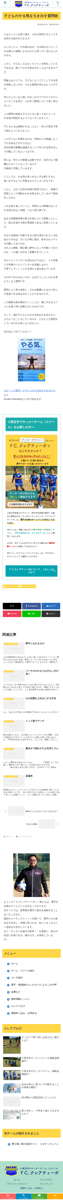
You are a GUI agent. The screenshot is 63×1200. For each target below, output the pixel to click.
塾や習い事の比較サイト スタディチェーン (35, 1144)
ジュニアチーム (29, 586)
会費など (16, 992)
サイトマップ (46, 1184)
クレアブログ (18, 1006)
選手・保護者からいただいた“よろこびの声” (34, 984)
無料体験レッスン (20, 999)
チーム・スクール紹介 (23, 970)
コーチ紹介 (17, 977)
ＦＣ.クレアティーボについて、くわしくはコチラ (31, 571)
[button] (51, 614)
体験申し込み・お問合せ (24, 1013)
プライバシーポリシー (17, 1184)
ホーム (14, 963)
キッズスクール (12, 586)
